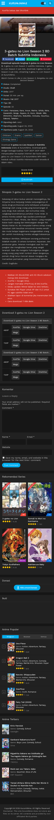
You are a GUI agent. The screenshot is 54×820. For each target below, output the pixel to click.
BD (9, 103)
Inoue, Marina (31, 110)
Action (25, 646)
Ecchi (24, 692)
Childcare (7, 135)
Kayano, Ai (24, 113)
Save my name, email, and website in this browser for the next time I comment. (25, 459)
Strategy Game (9, 140)
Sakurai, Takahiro (10, 118)
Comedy (42, 661)
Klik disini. (29, 301)
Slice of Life (31, 772)
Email (30, 437)
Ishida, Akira (43, 110)
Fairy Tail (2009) (23, 702)
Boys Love (21, 742)
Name (6, 437)
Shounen (20, 649)
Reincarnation (16, 791)
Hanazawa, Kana (16, 110)
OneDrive (43, 327)
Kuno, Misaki (36, 113)
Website (6, 447)
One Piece (20, 643)
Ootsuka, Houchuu (40, 116)
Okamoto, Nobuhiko (22, 116)
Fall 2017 (14, 99)
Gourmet (21, 772)
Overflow (20, 689)
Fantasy (42, 646)
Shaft (12, 88)
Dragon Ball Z (22, 658)
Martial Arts (29, 663)
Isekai (41, 788)
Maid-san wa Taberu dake (22, 769)
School (28, 729)
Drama (17, 135)
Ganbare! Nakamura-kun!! (22, 740)
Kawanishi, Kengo (11, 113)
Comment (8, 408)
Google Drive (29, 327)
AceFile (16, 327)
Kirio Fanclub (16, 726)
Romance (32, 692)
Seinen (39, 135)
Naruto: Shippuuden (25, 675)
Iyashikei (28, 135)
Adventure (33, 646)
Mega (15, 332)
